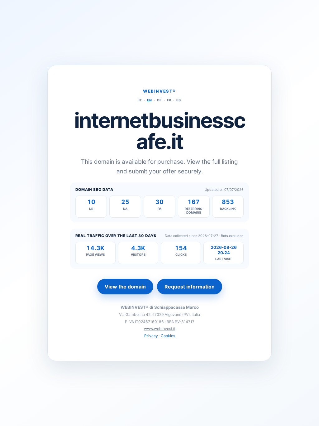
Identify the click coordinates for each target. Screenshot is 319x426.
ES (178, 100)
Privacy (151, 335)
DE (159, 100)
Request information (189, 286)
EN (149, 100)
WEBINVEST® (159, 91)
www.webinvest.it (159, 328)
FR (169, 100)
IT (140, 100)
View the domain (125, 286)
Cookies (168, 335)
